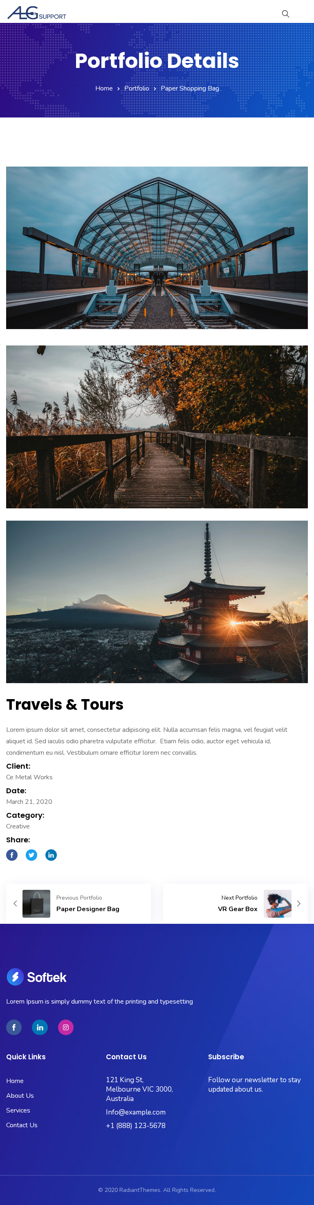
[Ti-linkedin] (39, 1027)
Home (104, 88)
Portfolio (136, 88)
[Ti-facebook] (14, 1027)
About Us (20, 1095)
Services (18, 1110)
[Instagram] (66, 1027)
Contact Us (22, 1125)
